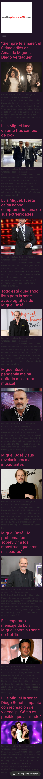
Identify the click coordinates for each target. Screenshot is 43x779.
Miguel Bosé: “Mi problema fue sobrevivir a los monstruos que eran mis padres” (19, 542)
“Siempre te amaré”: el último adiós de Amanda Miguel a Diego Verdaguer (21, 50)
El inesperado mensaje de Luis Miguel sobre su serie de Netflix (20, 627)
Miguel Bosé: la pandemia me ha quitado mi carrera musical (17, 376)
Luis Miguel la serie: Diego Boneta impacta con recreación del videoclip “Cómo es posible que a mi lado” (21, 707)
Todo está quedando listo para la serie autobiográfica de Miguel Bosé (19, 298)
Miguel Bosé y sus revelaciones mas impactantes (17, 460)
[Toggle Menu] (4, 36)
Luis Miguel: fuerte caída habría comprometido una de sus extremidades (21, 207)
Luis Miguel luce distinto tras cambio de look (19, 130)
